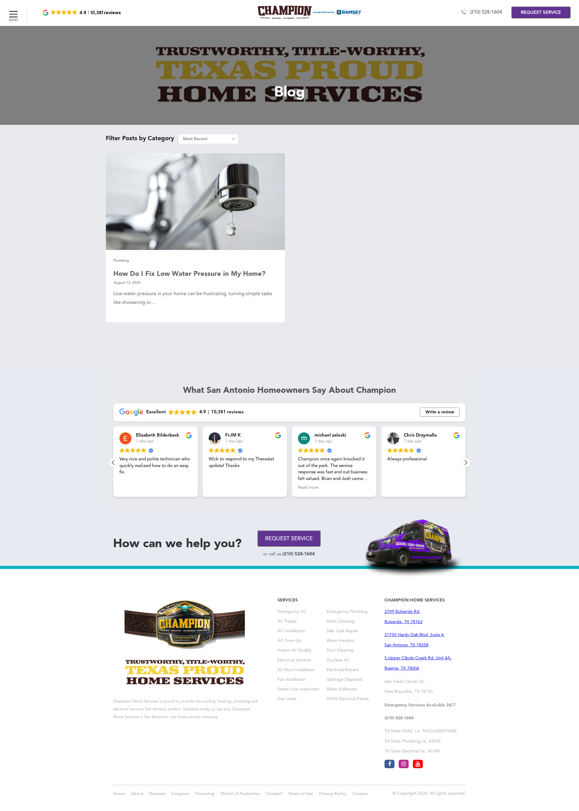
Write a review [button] (440, 412)
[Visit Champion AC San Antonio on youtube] (418, 764)
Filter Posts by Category (140, 139)
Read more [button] (308, 488)
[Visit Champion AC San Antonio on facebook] (389, 764)
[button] (82, 13)
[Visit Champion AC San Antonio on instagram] (404, 764)
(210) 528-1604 (486, 12)
